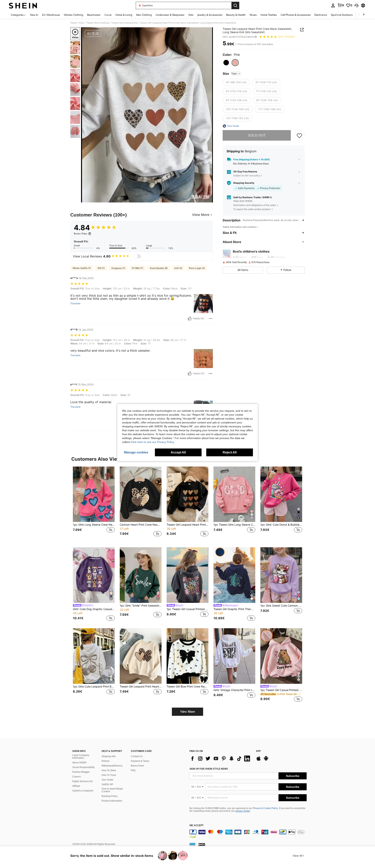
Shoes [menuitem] (253, 14)
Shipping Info (109, 756)
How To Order (109, 770)
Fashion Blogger (81, 772)
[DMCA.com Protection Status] (201, 844)
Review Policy (80, 233)
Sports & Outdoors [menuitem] (342, 14)
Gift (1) (101, 268)
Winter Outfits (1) (82, 268)
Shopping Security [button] (243, 183)
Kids (81, 22)
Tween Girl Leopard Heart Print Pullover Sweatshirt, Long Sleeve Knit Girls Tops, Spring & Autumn (187, 524)
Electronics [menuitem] (320, 14)
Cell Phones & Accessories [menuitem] (296, 14)
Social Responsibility (83, 767)
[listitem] (93, 504)
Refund (105, 761)
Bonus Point (137, 765)
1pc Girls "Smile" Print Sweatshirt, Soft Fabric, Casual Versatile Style (141, 605)
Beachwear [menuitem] (94, 14)
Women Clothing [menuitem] (73, 14)
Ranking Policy (110, 796)
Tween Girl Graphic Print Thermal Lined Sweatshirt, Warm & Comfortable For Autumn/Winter (234, 609)
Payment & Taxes (140, 761)
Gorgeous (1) (118, 268)
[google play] (266, 760)
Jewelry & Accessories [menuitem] (209, 14)
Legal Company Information (80, 756)
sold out (257, 135)
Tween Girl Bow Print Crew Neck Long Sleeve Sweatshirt (187, 686)
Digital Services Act (82, 781)
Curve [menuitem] (108, 14)
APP (258, 751)
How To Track (109, 775)
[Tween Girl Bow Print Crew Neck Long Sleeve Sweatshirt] (187, 656)
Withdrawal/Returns (112, 765)
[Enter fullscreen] (208, 199)
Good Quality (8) (159, 268)
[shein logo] (23, 5)
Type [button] (234, 73)
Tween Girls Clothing (97, 22)
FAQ (133, 770)
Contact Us (137, 756)
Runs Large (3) (197, 268)
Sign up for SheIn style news (208, 768)
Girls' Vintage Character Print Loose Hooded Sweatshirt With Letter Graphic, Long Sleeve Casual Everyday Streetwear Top (234, 690)
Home (73, 22)
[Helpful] (189, 318)
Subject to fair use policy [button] (246, 175)
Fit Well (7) (137, 268)
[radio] (226, 62)
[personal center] (333, 5)
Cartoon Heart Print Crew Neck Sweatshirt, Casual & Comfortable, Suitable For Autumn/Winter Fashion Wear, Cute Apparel (141, 524)
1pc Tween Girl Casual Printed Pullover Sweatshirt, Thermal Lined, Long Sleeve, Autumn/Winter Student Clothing (281, 690)
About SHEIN (79, 762)
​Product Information (112, 800)
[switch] (137, 256)
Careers (76, 776)
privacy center (242, 811)
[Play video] (147, 115)
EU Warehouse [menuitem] (51, 14)
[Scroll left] (359, 15)
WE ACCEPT (196, 825)
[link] (340, 5)
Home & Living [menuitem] (123, 14)
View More (187, 711)
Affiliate (76, 786)
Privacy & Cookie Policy (265, 808)
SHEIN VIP (107, 784)
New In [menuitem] (34, 14)
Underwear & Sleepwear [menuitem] (170, 14)
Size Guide (107, 779)
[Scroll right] (363, 15)
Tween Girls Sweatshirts (124, 22)
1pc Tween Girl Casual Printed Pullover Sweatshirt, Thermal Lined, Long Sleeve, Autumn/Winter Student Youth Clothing (187, 609)
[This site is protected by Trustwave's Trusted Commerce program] (192, 844)
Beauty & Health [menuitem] (236, 14)
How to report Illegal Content (112, 790)
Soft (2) (178, 268)
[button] (356, 5)
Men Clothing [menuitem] (144, 14)
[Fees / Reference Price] (236, 44)
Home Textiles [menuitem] (269, 14)
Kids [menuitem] (190, 14)
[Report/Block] (210, 318)
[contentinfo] (248, 834)
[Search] (235, 5)
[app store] (258, 760)
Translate (75, 303)
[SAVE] (299, 135)
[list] (220, 758)
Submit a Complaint (82, 790)
